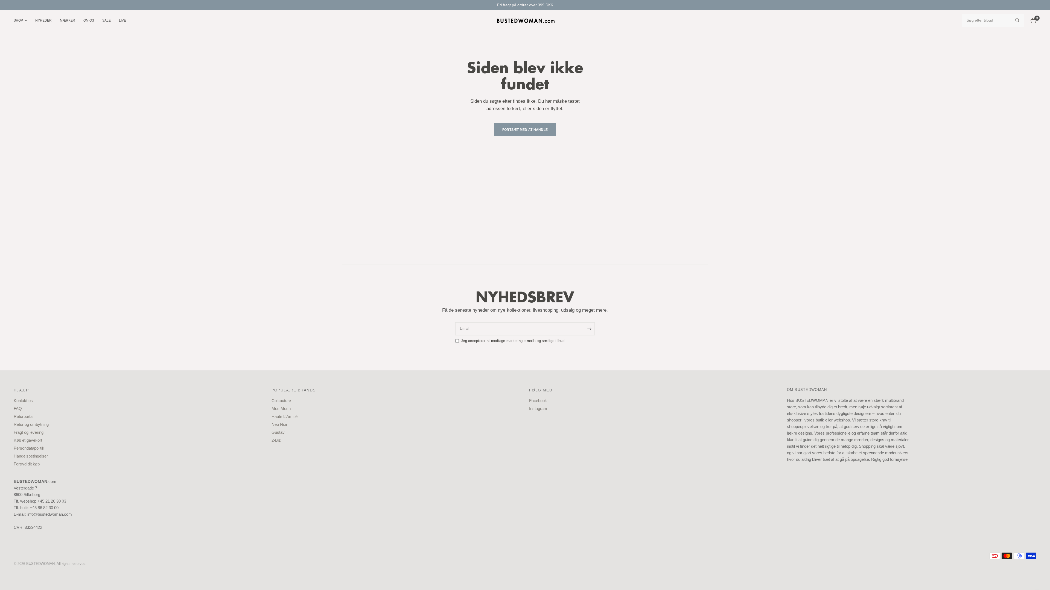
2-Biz (276, 440)
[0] (1032, 21)
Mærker (67, 20)
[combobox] (993, 20)
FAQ (18, 408)
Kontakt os (23, 400)
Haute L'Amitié (285, 416)
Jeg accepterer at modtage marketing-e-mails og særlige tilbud (512, 341)
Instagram (538, 408)
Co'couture (281, 400)
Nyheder (43, 20)
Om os (88, 20)
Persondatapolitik (29, 448)
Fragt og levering (28, 432)
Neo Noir (279, 424)
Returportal (23, 416)
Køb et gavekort (28, 440)
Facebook (538, 400)
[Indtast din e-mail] (589, 328)
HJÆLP (21, 390)
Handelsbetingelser (31, 456)
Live (122, 20)
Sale (106, 20)
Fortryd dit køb (27, 464)
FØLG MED (540, 390)
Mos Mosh (281, 408)
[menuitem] (22, 20)
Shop (18, 20)
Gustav (278, 432)
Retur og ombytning (31, 424)
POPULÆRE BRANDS (294, 390)
